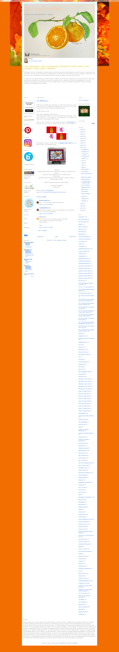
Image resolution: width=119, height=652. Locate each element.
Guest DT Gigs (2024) (84, 411)
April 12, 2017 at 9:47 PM (46, 213)
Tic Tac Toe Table (83, 593)
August (84, 158)
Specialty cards (83, 549)
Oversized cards (83, 468)
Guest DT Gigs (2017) (84, 396)
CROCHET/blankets (84, 258)
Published (87, 66)
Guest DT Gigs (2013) (84, 391)
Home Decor (82, 424)
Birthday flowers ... (86, 177)
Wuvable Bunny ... (85, 179)
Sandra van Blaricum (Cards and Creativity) (28, 251)
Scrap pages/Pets (83, 521)
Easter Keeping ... (86, 193)
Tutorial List (43, 68)
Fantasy (81, 347)
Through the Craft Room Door (85, 586)
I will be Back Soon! (28, 270)
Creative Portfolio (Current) (52, 66)
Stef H (41, 217)
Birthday (81, 229)
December (84, 149)
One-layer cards (83, 465)
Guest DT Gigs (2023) (84, 408)
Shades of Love (83, 524)
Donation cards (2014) (84, 266)
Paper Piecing (82, 470)
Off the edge (82, 460)
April (83, 167)
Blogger (75, 643)
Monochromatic (83, 450)
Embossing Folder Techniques (86, 338)
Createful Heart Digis (65, 143)
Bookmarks (82, 234)
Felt (80, 357)
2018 (81, 145)
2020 (82, 141)
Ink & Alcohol (82, 443)
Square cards (82, 556)
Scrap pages (82, 517)
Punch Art (81, 490)
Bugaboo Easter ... (86, 187)
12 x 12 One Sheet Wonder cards (85, 182)
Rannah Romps (43, 200)
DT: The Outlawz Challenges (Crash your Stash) (86, 311)
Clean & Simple (83, 251)
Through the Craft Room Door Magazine (85, 590)
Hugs (80, 427)
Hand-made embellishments (86, 416)
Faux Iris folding (83, 352)
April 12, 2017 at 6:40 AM (46, 204)
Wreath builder (83, 612)
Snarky (81, 546)
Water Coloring (83, 607)
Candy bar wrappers (84, 239)
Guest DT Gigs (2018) (84, 398)
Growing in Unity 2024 (85, 389)
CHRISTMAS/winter (84, 249)
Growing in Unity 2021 (84, 384)
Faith (80, 344)
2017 (81, 147)
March (84, 196)
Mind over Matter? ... (86, 174)
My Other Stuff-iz (28, 68)
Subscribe (29, 110)
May (83, 165)
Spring (80, 554)
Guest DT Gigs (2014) (84, 393)
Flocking (81, 359)
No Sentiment (82, 458)
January (84, 201)
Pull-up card (82, 487)
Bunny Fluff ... (85, 189)
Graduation (82, 374)
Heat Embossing (83, 422)
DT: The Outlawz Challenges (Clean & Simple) (86, 303)
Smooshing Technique (84, 544)
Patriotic (81, 480)
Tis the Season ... (85, 185)
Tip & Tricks (36, 68)
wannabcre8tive (43, 208)
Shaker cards (82, 526)
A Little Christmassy (28, 246)
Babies (80, 224)
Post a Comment (42, 230)
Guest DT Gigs (73, 66)
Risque (80, 509)
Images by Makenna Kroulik (86, 433)
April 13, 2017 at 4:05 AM (46, 227)
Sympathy (81, 576)
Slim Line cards (83, 541)
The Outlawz (70, 122)
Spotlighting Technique (85, 551)
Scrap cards (82, 514)
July (83, 160)
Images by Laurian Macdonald (84, 430)
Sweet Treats (82, 573)
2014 (81, 208)
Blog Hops (81, 231)
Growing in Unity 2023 (85, 386)
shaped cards (82, 529)
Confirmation (82, 256)
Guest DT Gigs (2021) (84, 403)
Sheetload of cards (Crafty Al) (86, 536)
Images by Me (82, 437)
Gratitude (63, 192)
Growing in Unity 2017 (84, 379)
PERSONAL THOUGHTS (85, 482)
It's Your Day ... (85, 171)
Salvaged (81, 512)
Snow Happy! (84, 191)
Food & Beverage (83, 362)
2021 (81, 138)
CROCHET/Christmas (84, 261)
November (84, 151)
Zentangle (81, 614)
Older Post (72, 236)
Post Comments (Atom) (60, 240)
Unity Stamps (82, 602)
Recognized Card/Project (85, 497)
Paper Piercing (83, 475)
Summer (81, 563)
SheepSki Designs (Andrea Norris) (86, 532)
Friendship (81, 364)
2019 (81, 143)
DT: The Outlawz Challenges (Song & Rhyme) (86, 330)
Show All (32, 276)
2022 (81, 136)
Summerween (82, 566)
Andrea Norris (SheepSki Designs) (29, 243)
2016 (81, 203)
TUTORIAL (81, 599)
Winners (81, 609)
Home (26, 66)
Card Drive (82, 241)
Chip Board (81, 246)
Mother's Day (82, 453)
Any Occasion (82, 222)
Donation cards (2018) (85, 271)
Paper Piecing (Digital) (85, 472)
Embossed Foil (82, 336)
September (85, 156)
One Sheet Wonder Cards (86, 463)
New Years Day (83, 455)
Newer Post (40, 236)
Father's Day (82, 349)
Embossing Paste (83, 342)
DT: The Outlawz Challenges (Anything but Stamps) (86, 300)
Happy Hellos (82, 419)
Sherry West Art (28, 260)
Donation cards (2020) (85, 276)
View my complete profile (35, 61)
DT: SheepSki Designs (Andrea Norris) (87, 290)
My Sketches (81, 66)
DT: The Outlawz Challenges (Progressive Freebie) (86, 322)
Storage (81, 561)
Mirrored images (83, 448)
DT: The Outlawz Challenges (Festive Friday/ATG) (86, 315)
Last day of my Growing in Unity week (29, 255)
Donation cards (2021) (84, 278)
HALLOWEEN (82, 413)
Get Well (81, 369)
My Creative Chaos (43, 9)
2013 (81, 210)
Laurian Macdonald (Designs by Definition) (28, 267)
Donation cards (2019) (84, 273)
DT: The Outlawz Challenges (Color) (50, 192)
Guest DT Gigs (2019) (84, 401)
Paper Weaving (83, 477)
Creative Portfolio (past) (64, 66)
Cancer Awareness (84, 236)
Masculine (81, 445)
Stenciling (81, 558)
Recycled (81, 499)
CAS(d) (80, 244)
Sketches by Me (83, 539)
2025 (81, 129)
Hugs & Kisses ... (85, 169)
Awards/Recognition (51, 68)
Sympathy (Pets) (83, 578)
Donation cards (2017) (84, 268)
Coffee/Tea (81, 253)
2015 (81, 206)
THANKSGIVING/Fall (84, 581)
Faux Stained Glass (84, 354)
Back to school (83, 226)
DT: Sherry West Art (84, 293)
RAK (80, 494)
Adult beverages (83, 219)
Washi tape (81, 604)
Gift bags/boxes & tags (84, 371)
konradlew (63, 643)
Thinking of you (83, 583)
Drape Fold (82, 280)
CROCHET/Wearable (84, 263)
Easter (80, 333)
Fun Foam (81, 366)
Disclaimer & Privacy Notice (34, 66)
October (84, 154)
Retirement (82, 504)
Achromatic (82, 217)
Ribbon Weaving (83, 507)
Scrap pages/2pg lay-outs (86, 519)
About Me (43, 66)
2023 (81, 134)
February (84, 198)
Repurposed (82, 502)
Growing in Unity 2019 (84, 381)
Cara (31, 59)
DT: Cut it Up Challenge (85, 287)
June (83, 163)
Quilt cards (82, 492)
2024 (81, 132)
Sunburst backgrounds (85, 568)
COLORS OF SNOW (28, 262)
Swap (80, 571)
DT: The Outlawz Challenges (86, 295)
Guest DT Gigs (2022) (84, 406)
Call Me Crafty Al (29, 274)
